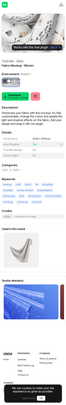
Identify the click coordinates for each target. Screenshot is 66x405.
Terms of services (47, 358)
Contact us (23, 375)
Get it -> (55, 47)
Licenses (22, 359)
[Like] (35, 96)
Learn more (29, 398)
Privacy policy (45, 363)
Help (20, 371)
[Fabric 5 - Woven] (21, 250)
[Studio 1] (11, 82)
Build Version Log (26, 365)
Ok (41, 398)
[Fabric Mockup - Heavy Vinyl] (31, 301)
